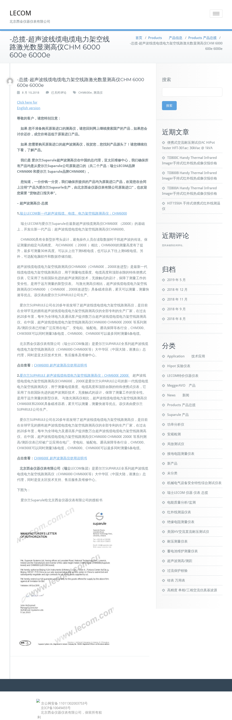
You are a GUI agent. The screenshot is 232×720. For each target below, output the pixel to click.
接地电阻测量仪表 (180, 454)
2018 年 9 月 (176, 309)
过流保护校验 (177, 571)
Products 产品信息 (165, 38)
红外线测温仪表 (179, 512)
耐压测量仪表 (177, 541)
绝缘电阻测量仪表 (180, 522)
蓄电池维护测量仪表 (182, 551)
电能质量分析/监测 (181, 502)
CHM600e (85, 92)
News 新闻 (178, 395)
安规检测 (174, 434)
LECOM (20, 13)
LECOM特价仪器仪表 (182, 376)
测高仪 (98, 92)
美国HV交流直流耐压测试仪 (188, 532)
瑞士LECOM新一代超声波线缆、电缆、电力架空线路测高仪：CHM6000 (73, 213)
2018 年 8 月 (176, 319)
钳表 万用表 (176, 580)
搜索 (166, 79)
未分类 (172, 473)
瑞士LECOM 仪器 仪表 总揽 (187, 493)
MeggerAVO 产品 (181, 385)
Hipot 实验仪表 (178, 366)
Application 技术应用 (186, 356)
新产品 (172, 463)
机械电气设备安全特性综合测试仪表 (194, 483)
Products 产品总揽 (202, 38)
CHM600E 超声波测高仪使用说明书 (60, 458)
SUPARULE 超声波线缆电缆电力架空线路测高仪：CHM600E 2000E (80, 375)
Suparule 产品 (178, 415)
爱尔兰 (25, 375)
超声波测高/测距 (179, 561)
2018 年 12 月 (177, 290)
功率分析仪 (175, 424)
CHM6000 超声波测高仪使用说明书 (60, 365)
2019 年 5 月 (176, 280)
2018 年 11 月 (177, 299)
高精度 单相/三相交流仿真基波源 (192, 590)
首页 (138, 38)
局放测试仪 (175, 444)
